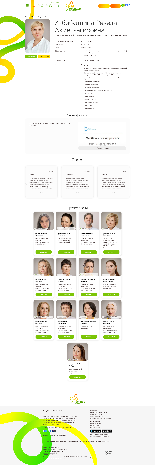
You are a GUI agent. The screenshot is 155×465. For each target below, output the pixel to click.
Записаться (31, 56)
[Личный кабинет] (55, 6)
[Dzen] (55, 431)
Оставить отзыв (44, 56)
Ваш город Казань (55, 2)
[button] (26, 183)
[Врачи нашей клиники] (42, 6)
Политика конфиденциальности (99, 434)
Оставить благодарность (50, 427)
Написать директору (65, 427)
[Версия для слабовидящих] (58, 6)
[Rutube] (53, 431)
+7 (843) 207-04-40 (52, 410)
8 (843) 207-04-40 (48, 455)
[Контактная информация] (38, 6)
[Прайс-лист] (46, 6)
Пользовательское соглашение (99, 436)
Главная (28, 17)
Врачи (34, 17)
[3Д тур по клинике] (50, 6)
